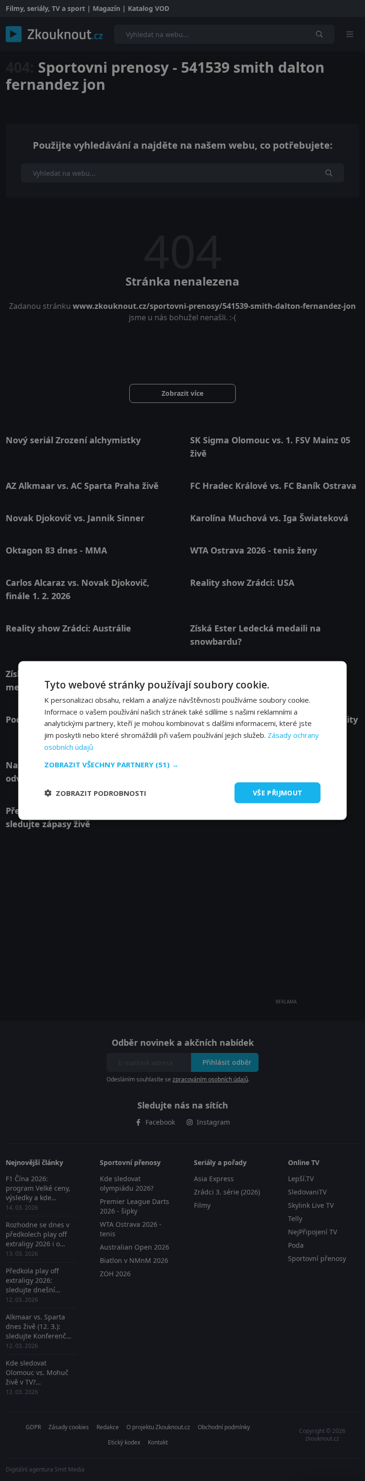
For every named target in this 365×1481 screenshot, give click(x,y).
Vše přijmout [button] (278, 792)
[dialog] (182, 740)
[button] (182, 764)
